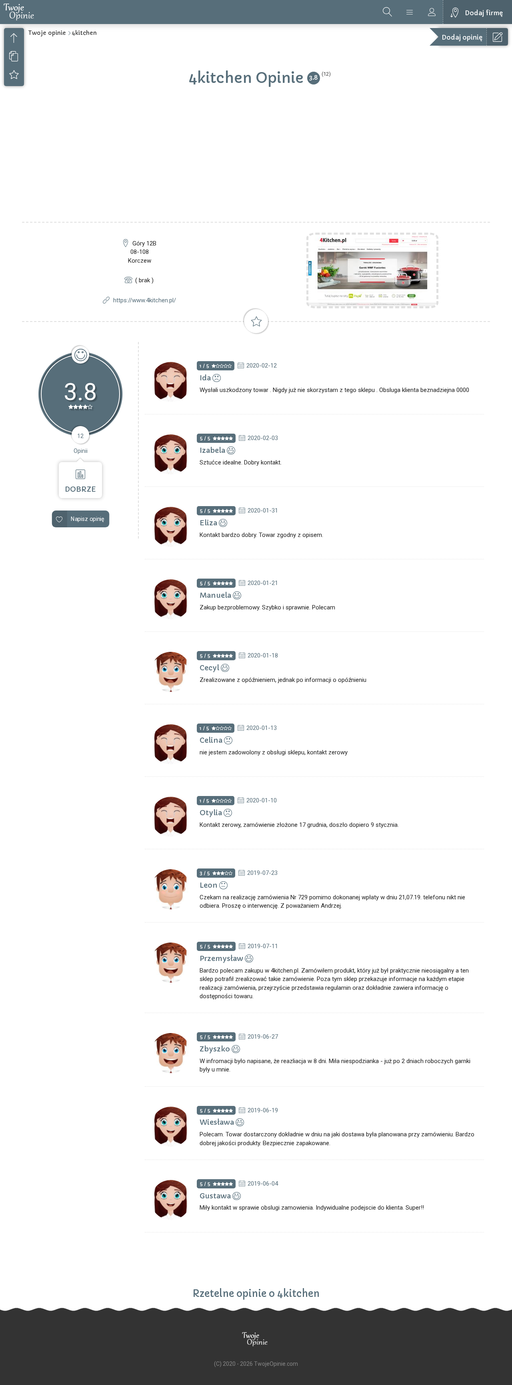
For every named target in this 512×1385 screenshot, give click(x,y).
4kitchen (84, 32)
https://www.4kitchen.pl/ (144, 300)
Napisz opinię (87, 518)
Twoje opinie (47, 32)
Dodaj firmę (484, 13)
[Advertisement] (256, 162)
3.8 (313, 77)
